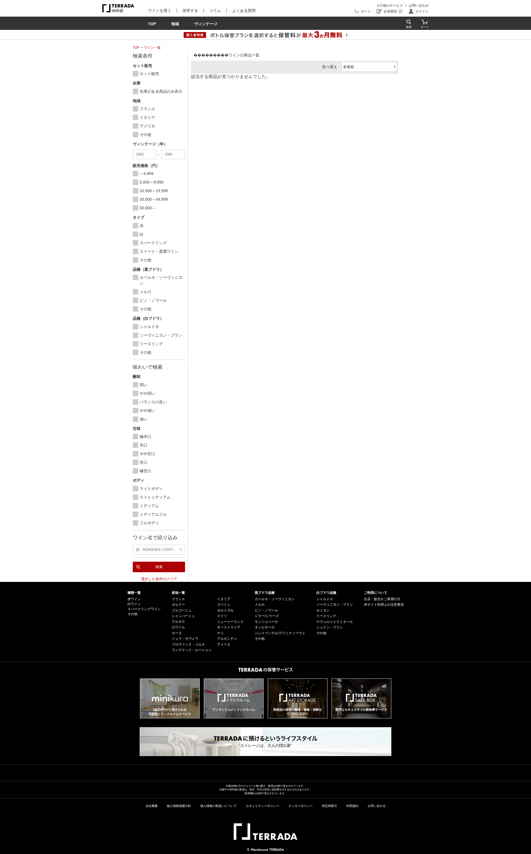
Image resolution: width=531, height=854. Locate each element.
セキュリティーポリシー (262, 805)
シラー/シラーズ (267, 616)
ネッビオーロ (265, 627)
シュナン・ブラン (329, 627)
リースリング (326, 616)
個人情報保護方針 (179, 805)
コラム (215, 10)
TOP (136, 48)
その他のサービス (389, 5)
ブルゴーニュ (182, 610)
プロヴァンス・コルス (188, 644)
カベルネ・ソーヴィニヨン (275, 599)
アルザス (178, 622)
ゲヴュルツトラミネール (334, 622)
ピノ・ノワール (266, 610)
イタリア (223, 599)
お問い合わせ (419, 5)
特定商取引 (329, 805)
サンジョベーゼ (266, 622)
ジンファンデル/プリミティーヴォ (280, 633)
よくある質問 (244, 10)
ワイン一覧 (152, 48)
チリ (220, 633)
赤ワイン (134, 599)
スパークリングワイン (144, 609)
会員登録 (390, 11)
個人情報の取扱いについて (218, 805)
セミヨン (323, 610)
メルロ (260, 605)
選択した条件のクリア (159, 579)
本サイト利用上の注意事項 (384, 605)
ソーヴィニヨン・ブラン (334, 605)
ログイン (422, 11)
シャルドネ (324, 599)
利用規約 (352, 805)
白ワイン (134, 604)
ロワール (178, 627)
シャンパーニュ (183, 616)
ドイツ (222, 616)
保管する (190, 10)
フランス (178, 599)
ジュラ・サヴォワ (185, 639)
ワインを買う (159, 10)
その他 (132, 614)
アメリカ (223, 644)
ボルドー (178, 605)
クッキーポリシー (300, 805)
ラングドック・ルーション (192, 650)
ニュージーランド (230, 622)
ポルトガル (225, 610)
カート (366, 11)
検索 (159, 567)
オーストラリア (228, 627)
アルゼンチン (227, 639)
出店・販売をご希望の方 (382, 599)
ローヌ (177, 633)
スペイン (223, 605)
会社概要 (151, 805)
